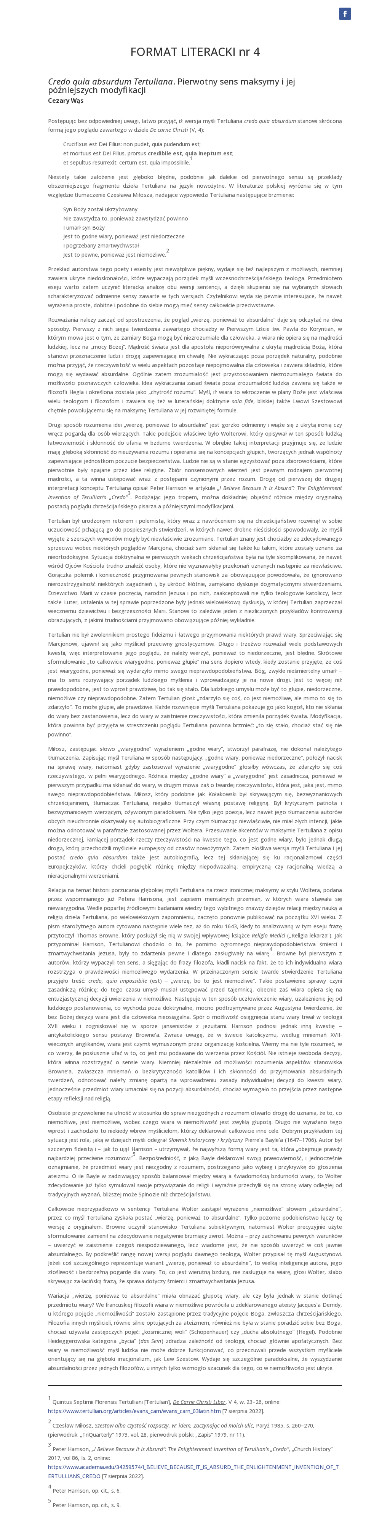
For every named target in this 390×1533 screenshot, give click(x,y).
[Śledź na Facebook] (345, 14)
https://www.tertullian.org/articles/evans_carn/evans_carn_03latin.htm (134, 1411)
